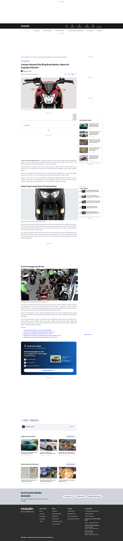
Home (22, 57)
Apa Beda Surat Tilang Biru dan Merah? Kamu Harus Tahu (38, 334)
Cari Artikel (27, 30)
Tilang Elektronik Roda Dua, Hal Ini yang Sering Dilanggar (37, 330)
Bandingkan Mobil (56, 513)
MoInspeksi (42, 519)
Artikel (26, 57)
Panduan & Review (47, 30)
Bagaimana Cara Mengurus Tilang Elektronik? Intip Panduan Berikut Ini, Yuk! (42, 335)
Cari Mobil (42, 513)
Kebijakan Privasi (72, 513)
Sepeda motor (34, 420)
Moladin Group (30, 511)
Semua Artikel (36, 30)
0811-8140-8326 (89, 527)
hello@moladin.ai (89, 513)
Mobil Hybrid (55, 516)
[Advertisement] (61, 12)
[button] (66, 74)
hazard (26, 420)
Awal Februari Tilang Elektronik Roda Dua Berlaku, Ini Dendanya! (39, 332)
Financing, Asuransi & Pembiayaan (75, 30)
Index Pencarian (56, 524)
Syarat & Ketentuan (72, 516)
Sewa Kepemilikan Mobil (73, 519)
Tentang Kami (71, 511)
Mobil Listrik (55, 519)
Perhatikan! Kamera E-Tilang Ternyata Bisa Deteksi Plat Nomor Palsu (40, 337)
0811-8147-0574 (89, 533)
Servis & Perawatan (60, 30)
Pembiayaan (43, 516)
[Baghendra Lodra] (23, 426)
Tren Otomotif (90, 30)
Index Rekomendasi (57, 521)
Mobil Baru (54, 511)
